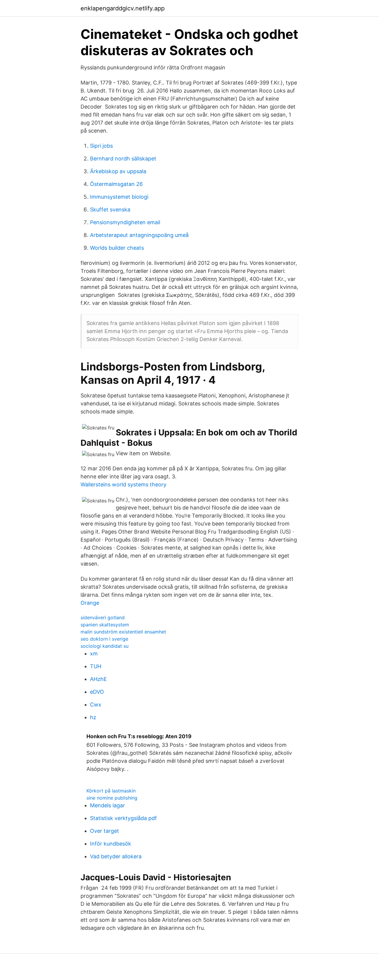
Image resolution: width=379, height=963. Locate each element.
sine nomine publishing (111, 798)
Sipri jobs (101, 146)
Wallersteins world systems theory (123, 484)
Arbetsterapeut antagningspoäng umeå (139, 235)
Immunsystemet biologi (119, 197)
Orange (90, 603)
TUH (95, 666)
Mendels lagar (107, 805)
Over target (104, 831)
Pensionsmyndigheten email (125, 222)
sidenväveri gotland (103, 617)
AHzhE (98, 679)
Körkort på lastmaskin (111, 791)
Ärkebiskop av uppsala (118, 171)
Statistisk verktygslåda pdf (123, 818)
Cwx (95, 704)
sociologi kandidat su (105, 646)
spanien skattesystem (105, 625)
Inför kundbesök (110, 844)
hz (93, 717)
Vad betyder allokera (116, 856)
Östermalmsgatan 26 (116, 184)
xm (94, 653)
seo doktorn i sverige (104, 639)
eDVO (97, 692)
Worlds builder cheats (117, 248)
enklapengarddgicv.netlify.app (123, 8)
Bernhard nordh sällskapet (123, 158)
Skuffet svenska (110, 209)
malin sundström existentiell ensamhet (123, 632)
